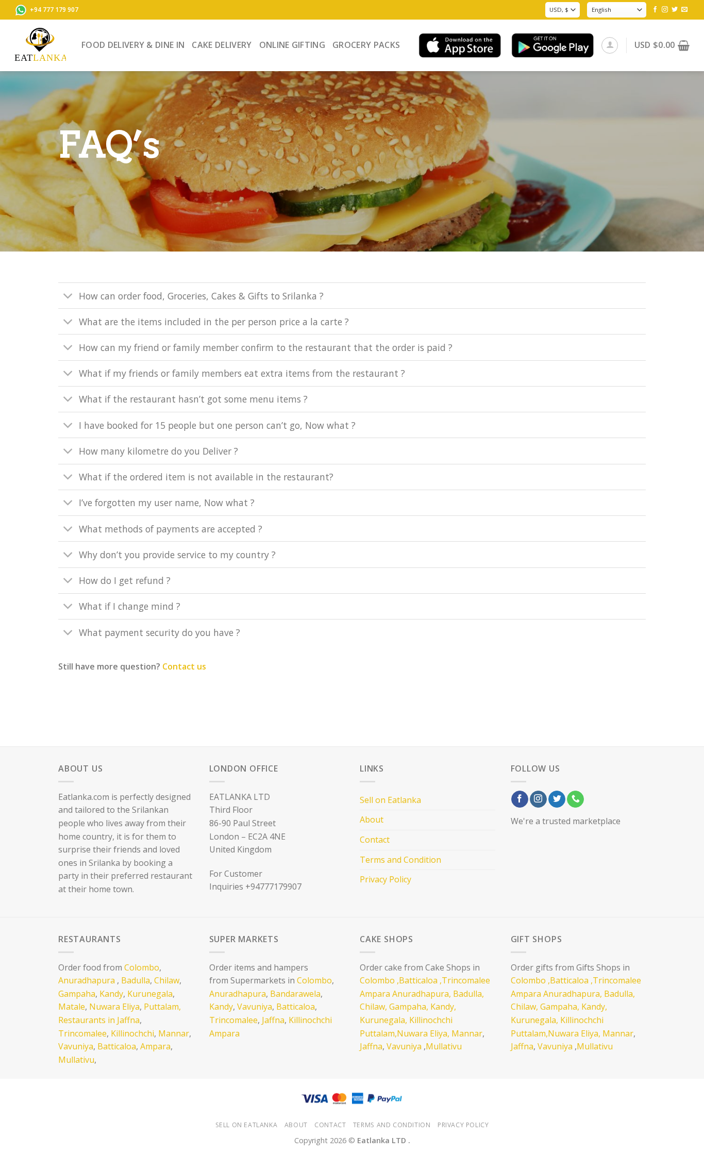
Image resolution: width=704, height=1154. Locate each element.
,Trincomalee (464, 980)
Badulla (135, 980)
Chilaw (166, 980)
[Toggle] (68, 297)
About (371, 819)
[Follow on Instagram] (665, 9)
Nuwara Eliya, (423, 1033)
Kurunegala (150, 993)
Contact (375, 839)
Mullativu (76, 1059)
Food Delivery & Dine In (133, 45)
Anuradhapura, (421, 993)
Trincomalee (82, 1033)
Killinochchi (132, 1033)
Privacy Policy (385, 879)
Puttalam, (162, 1006)
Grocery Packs (366, 45)
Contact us (184, 666)
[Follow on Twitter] (675, 9)
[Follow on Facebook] (655, 9)
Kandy (111, 993)
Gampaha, (408, 1006)
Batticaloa (116, 1046)
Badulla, (468, 993)
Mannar (173, 1033)
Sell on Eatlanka (390, 800)
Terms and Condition (400, 859)
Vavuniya (75, 1046)
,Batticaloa (417, 980)
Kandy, (443, 1006)
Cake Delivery (222, 45)
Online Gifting (292, 45)
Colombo (141, 967)
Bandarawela (295, 993)
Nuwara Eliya (114, 1006)
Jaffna (273, 1020)
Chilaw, (373, 1006)
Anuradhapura (86, 980)
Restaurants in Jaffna (99, 1020)
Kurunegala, (383, 1020)
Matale (71, 1006)
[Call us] (575, 799)
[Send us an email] (684, 9)
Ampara (155, 1046)
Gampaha (76, 993)
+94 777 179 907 (54, 9)
